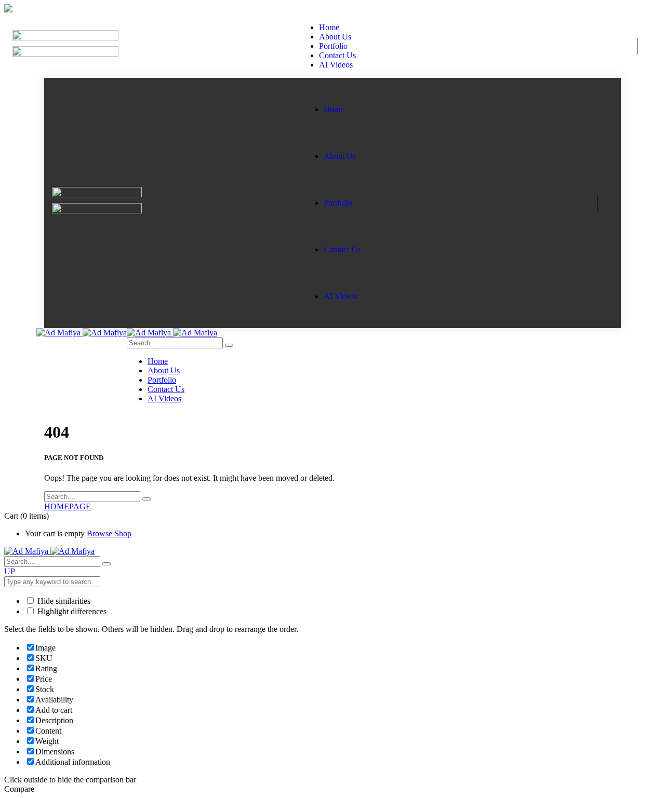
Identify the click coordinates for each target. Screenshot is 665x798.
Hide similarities (62, 601)
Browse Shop (109, 533)
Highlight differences (71, 611)
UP (9, 571)
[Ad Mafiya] (81, 332)
